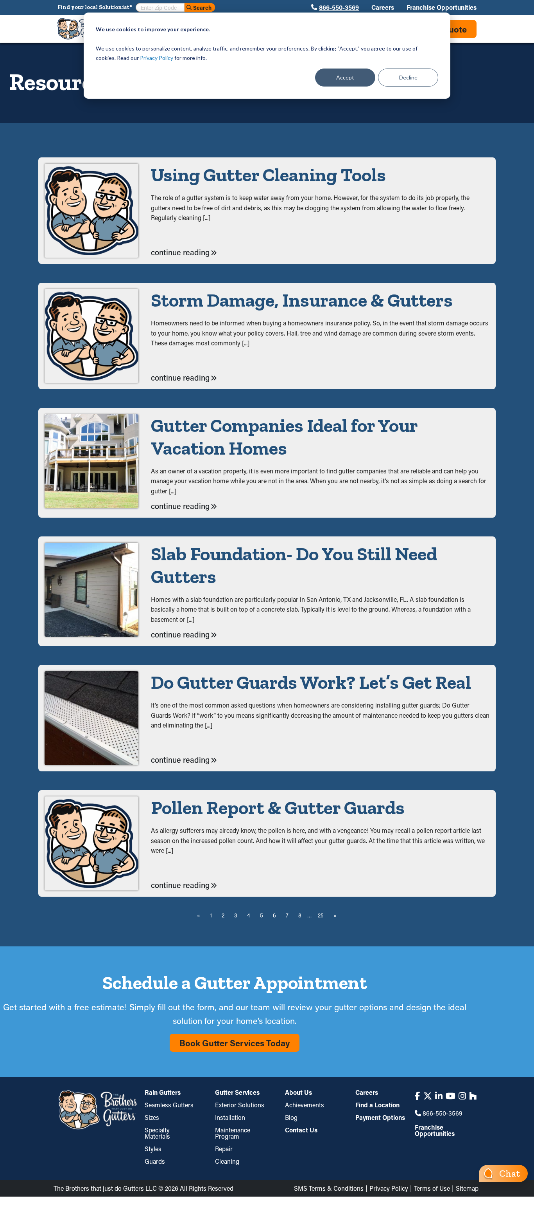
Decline (408, 77)
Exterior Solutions (239, 1105)
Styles (153, 1149)
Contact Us (301, 1130)
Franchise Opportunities (442, 7)
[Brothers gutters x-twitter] (427, 1095)
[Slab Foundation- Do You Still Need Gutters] (91, 591)
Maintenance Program (232, 1133)
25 (321, 915)
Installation (230, 1117)
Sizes (152, 1117)
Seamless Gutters (169, 1105)
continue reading (180, 252)
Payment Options (380, 1117)
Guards (155, 1161)
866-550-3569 (339, 7)
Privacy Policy (156, 57)
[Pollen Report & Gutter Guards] (91, 843)
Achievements (304, 1105)
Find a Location (377, 1105)
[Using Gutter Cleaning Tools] (91, 211)
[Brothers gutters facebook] (417, 1095)
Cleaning (227, 1161)
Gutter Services (237, 1092)
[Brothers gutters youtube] (450, 1095)
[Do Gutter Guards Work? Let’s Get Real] (91, 718)
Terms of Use (432, 1188)
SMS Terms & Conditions (329, 1188)
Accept (345, 77)
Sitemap (467, 1188)
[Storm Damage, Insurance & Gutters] (91, 336)
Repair (224, 1149)
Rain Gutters (163, 1092)
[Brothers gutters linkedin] (439, 1095)
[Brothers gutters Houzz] (473, 1095)
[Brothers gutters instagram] (462, 1095)
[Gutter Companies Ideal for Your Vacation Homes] (91, 462)
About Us (298, 1092)
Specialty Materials (157, 1133)
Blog (291, 1117)
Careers (382, 7)
